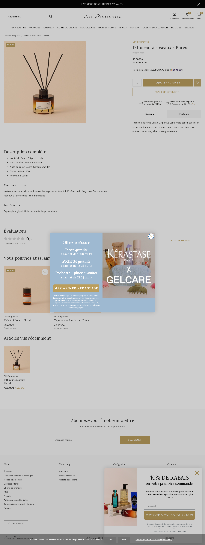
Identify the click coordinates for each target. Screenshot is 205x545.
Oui (110, 540)
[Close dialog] (151, 236)
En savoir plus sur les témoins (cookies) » (154, 540)
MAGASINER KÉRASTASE (76, 288)
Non (124, 540)
